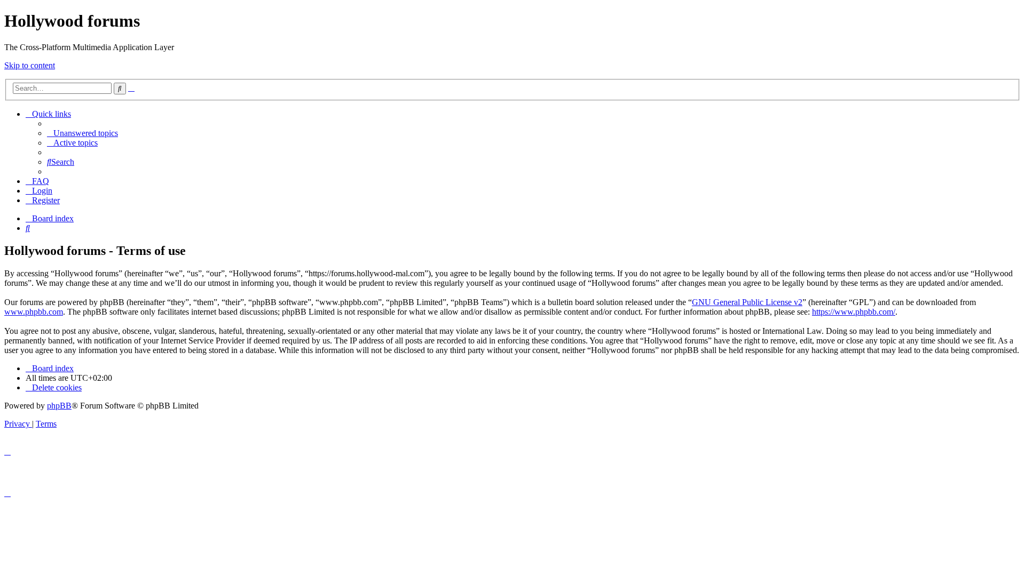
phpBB (59, 405)
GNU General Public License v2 (747, 302)
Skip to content (29, 65)
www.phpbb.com (33, 311)
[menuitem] (82, 133)
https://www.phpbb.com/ (853, 311)
